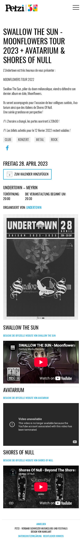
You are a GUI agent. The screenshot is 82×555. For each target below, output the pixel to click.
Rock (54, 139)
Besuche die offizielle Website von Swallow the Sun (29, 335)
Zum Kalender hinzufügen (31, 174)
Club (8, 139)
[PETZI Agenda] (20, 8)
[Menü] (75, 8)
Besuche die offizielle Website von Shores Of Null (28, 460)
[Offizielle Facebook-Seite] (7, 150)
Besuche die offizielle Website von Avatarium (26, 397)
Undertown (33, 207)
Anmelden (41, 524)
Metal (40, 139)
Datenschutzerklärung (30, 536)
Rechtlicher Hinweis (53, 536)
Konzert (23, 139)
